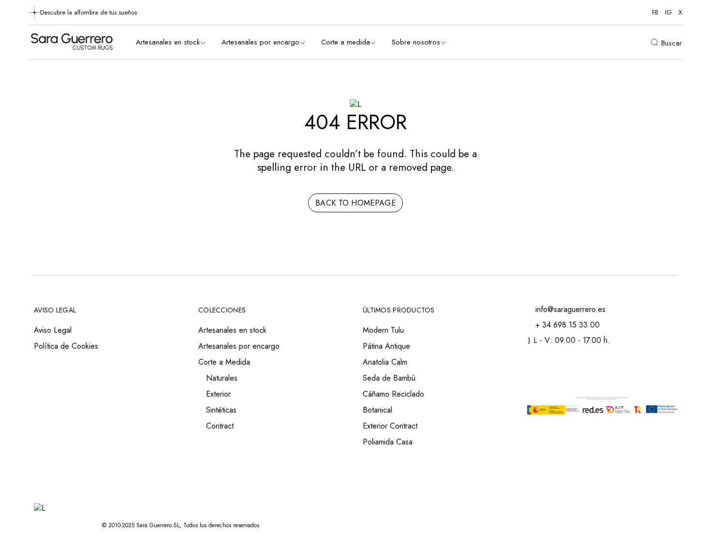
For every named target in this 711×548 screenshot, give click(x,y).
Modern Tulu (383, 330)
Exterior (218, 394)
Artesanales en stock (232, 330)
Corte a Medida (224, 362)
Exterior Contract (390, 425)
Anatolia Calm (385, 362)
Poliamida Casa (388, 441)
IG (668, 12)
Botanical (377, 409)
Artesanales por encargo (239, 346)
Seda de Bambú (389, 378)
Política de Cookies (66, 346)
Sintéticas (221, 409)
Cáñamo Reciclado (393, 394)
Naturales (221, 378)
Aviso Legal (53, 330)
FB (655, 12)
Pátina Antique (386, 346)
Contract (220, 425)
